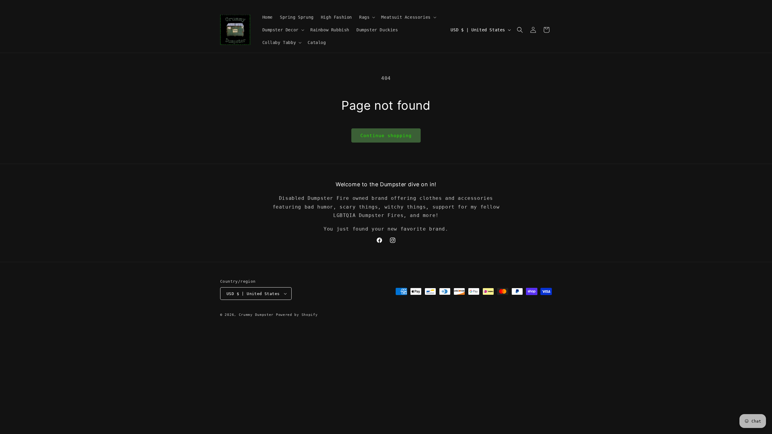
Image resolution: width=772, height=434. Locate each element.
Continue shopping (386, 135)
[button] (367, 17)
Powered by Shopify (297, 315)
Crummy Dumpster (257, 315)
